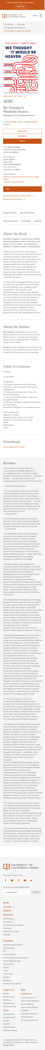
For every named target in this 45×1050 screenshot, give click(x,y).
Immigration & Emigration (14, 28)
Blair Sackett (11, 122)
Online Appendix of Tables (14, 447)
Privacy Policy (8, 1045)
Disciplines (8, 24)
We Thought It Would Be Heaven (17, 31)
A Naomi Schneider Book (13, 182)
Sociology (21, 24)
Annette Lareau (30, 122)
